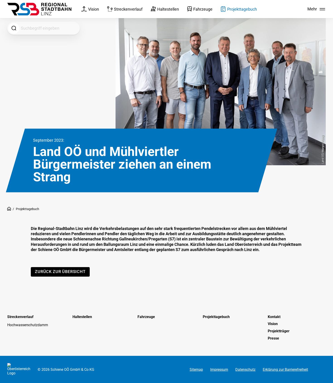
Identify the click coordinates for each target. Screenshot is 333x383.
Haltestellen (168, 9)
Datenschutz (245, 369)
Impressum (219, 369)
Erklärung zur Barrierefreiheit (285, 369)
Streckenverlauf (128, 9)
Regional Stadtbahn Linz (9, 209)
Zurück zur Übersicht (60, 271)
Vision (93, 9)
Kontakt (274, 317)
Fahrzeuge (202, 9)
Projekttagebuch (242, 9)
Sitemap (196, 369)
